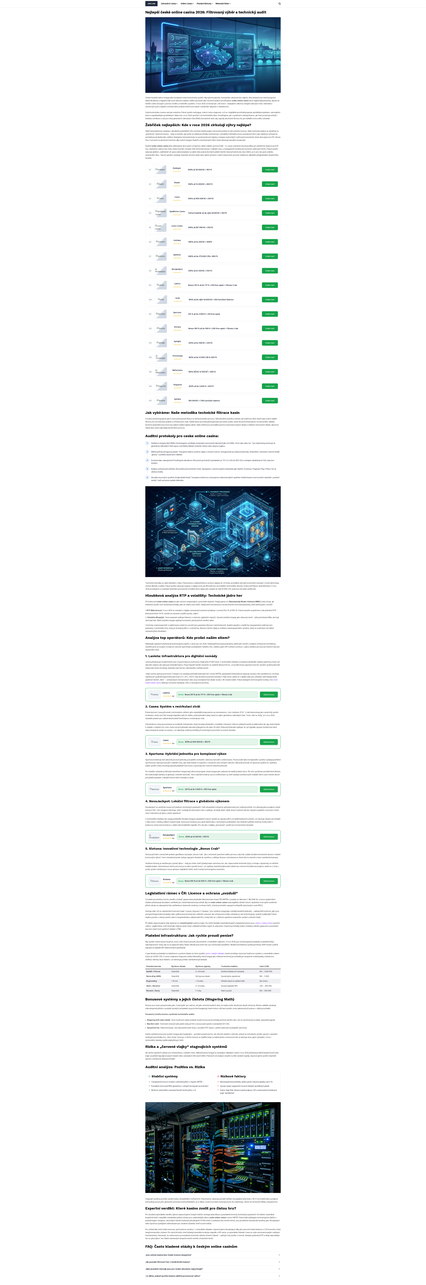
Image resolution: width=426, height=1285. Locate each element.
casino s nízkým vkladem (215, 953)
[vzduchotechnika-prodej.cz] (151, 3)
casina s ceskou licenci (264, 923)
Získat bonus (268, 695)
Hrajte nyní (269, 170)
